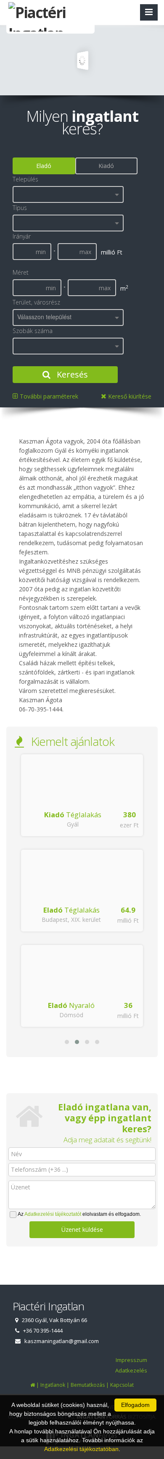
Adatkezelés (131, 1370)
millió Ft (128, 920)
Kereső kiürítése (128, 396)
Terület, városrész (36, 302)
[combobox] (68, 194)
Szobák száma (33, 331)
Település (25, 179)
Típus (20, 208)
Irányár (22, 236)
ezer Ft (129, 825)
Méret (21, 272)
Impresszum (131, 1360)
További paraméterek (48, 396)
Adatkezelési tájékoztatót (52, 1214)
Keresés (71, 374)
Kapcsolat (122, 1384)
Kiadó (106, 166)
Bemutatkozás (88, 1384)
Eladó (43, 166)
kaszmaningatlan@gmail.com (61, 1341)
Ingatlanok (52, 1384)
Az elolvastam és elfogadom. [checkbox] (79, 1214)
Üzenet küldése (82, 1229)
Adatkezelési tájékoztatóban (81, 1449)
